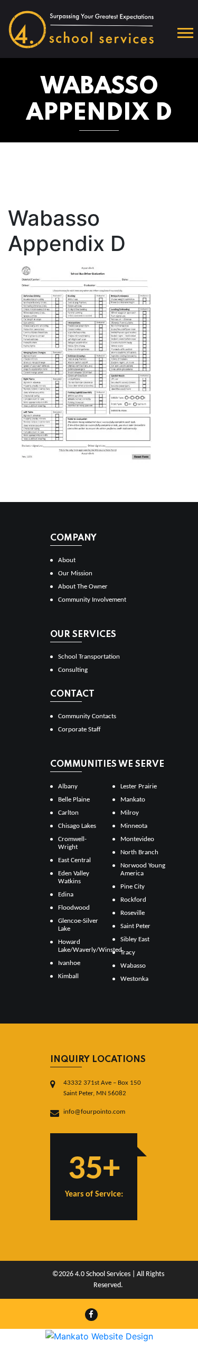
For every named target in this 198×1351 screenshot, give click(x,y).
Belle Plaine (74, 799)
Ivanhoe (69, 963)
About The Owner (83, 586)
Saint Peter (135, 926)
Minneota (133, 826)
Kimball (68, 976)
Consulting (73, 670)
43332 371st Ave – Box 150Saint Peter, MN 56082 (102, 1088)
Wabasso (133, 965)
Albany (68, 786)
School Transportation (89, 656)
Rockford (133, 899)
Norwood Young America (142, 869)
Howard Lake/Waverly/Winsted (81, 946)
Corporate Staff (79, 729)
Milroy (129, 812)
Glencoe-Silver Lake (78, 925)
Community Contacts (87, 716)
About (67, 560)
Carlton (68, 812)
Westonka (134, 979)
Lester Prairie (138, 786)
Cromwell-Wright (72, 843)
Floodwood (74, 907)
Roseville (132, 913)
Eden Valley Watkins (73, 877)
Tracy (127, 952)
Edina (65, 894)
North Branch (139, 852)
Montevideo (137, 839)
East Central (74, 860)
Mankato (132, 799)
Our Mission (75, 573)
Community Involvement (92, 599)
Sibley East (134, 939)
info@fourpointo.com (94, 1111)
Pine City (132, 886)
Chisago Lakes (77, 826)
